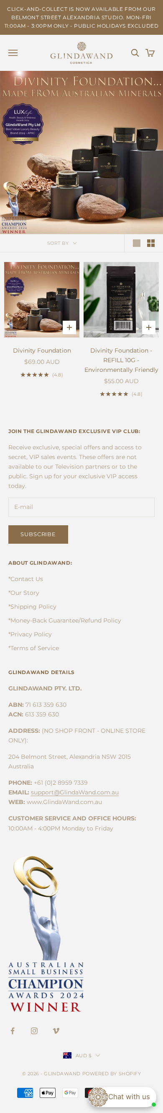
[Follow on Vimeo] (56, 1031)
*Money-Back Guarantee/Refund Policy (64, 620)
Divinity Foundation (42, 350)
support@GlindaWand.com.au (75, 792)
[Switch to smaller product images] (151, 243)
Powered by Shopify (111, 1074)
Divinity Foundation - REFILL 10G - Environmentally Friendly (121, 360)
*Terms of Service (33, 648)
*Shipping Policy (32, 606)
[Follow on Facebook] (12, 1031)
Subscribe (38, 534)
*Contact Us (25, 579)
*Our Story (23, 593)
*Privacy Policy (30, 634)
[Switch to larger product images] (136, 243)
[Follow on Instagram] (34, 1031)
